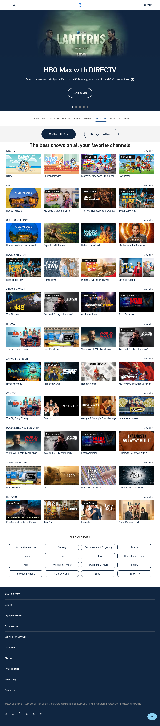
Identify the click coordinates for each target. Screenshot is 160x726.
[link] (23, 163)
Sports (76, 118)
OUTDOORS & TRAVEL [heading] (18, 220)
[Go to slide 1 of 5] (72, 107)
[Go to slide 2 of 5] (76, 107)
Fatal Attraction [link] (127, 314)
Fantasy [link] (26, 556)
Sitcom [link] (98, 573)
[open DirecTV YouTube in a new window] (33, 713)
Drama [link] (134, 547)
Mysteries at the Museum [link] (132, 245)
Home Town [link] (50, 280)
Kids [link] (26, 565)
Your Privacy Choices (18, 636)
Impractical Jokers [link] (128, 418)
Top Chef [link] (48, 522)
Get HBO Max (80, 93)
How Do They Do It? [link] (91, 487)
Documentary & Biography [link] (98, 547)
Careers (8, 604)
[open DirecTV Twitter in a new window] (20, 713)
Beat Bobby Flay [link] (127, 210)
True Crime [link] (134, 573)
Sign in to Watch (103, 134)
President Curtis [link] (52, 383)
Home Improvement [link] (134, 556)
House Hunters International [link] (21, 245)
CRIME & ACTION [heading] (15, 289)
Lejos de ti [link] (86, 522)
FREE (127, 118)
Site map (9, 658)
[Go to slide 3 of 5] (80, 107)
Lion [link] (46, 487)
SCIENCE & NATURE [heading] (16, 462)
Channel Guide (38, 118)
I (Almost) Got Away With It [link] (133, 453)
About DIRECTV (12, 594)
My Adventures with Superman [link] (135, 383)
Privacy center (11, 626)
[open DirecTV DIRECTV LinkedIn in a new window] (6, 713)
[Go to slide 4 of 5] (84, 107)
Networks (115, 118)
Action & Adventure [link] (26, 547)
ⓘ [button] (132, 79)
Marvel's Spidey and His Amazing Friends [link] (103, 176)
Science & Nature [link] (26, 573)
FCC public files (12, 668)
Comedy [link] (62, 547)
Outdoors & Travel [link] (98, 565)
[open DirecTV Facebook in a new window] (13, 713)
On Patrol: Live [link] (89, 314)
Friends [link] (48, 418)
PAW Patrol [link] (124, 176)
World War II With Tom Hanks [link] (96, 349)
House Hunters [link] (14, 210)
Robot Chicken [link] (89, 383)
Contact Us (10, 690)
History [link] (98, 556)
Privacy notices (12, 647)
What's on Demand (60, 118)
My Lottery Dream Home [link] (57, 210)
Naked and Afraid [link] (90, 245)
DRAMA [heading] (10, 324)
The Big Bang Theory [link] (17, 349)
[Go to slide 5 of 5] (87, 107)
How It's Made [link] (51, 349)
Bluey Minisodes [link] (52, 176)
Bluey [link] (9, 176)
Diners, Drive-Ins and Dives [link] (95, 280)
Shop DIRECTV (60, 134)
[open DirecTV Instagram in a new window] (27, 713)
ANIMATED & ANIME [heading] (17, 358)
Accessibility (10, 679)
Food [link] (62, 556)
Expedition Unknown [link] (54, 245)
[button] (7, 5)
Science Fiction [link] (62, 573)
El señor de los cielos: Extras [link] (21, 522)
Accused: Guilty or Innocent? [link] (59, 314)
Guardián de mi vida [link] (129, 522)
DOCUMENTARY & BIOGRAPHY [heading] (23, 428)
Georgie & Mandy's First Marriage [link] (98, 418)
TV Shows (101, 118)
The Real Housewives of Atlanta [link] (98, 210)
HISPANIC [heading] (11, 497)
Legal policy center (13, 615)
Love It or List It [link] (127, 280)
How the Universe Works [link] (131, 487)
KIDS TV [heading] (10, 151)
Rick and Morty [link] (14, 383)
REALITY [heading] (11, 185)
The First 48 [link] (12, 314)
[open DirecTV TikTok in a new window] (40, 713)
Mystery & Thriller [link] (62, 565)
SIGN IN (148, 5)
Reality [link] (134, 565)
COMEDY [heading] (11, 393)
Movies (88, 118)
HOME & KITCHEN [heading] (16, 254)
